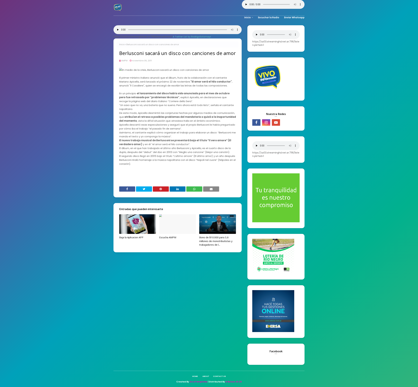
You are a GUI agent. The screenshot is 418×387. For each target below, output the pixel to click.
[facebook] (256, 122)
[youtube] (276, 122)
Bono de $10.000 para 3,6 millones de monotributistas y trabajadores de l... (216, 241)
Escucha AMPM (167, 237)
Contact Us (219, 376)
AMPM (124, 60)
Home (195, 376)
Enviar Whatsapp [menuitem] (294, 17)
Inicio (122, 44)
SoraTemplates (198, 381)
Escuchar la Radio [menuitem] (268, 17)
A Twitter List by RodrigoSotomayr (192, 36)
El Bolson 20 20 (233, 381)
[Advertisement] (157, 175)
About (205, 376)
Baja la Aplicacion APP (131, 237)
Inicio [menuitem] (247, 17)
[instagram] (266, 122)
